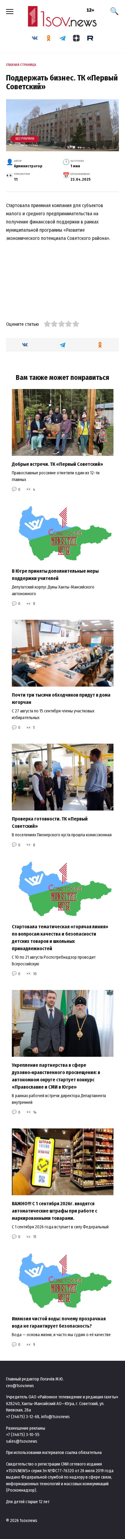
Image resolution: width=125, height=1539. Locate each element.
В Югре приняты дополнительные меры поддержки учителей (55, 574)
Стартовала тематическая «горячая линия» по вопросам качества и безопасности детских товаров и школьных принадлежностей (60, 937)
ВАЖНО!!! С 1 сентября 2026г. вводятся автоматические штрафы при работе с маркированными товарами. (54, 1211)
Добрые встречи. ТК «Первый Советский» (57, 464)
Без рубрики (24, 139)
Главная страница (21, 65)
